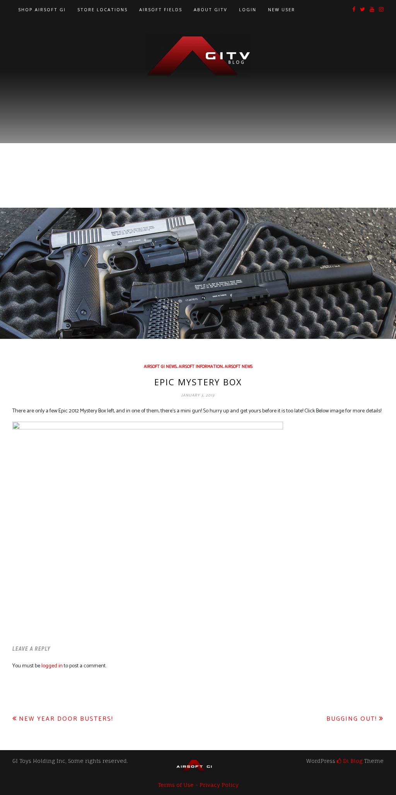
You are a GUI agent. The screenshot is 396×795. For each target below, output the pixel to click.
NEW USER (281, 9)
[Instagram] (381, 9)
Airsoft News (239, 366)
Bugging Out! (351, 719)
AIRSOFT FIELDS (160, 9)
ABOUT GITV (210, 9)
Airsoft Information (201, 366)
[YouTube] (372, 9)
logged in (52, 666)
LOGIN (247, 9)
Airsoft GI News (160, 366)
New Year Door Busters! (66, 719)
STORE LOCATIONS (102, 9)
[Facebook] (353, 9)
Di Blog (351, 760)
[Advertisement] (198, 136)
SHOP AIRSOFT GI (42, 9)
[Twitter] (362, 9)
